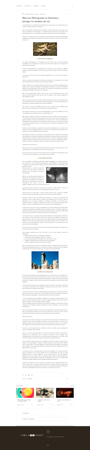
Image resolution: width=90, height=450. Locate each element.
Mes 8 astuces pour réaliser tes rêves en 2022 (24, 400)
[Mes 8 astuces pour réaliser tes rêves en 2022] (25, 393)
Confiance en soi (27, 5)
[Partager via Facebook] (23, 375)
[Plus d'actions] (67, 14)
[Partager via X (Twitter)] (26, 375)
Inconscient (43, 5)
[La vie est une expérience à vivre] (65, 393)
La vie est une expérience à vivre (64, 400)
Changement (36, 5)
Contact (48, 432)
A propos (48, 431)
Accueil (48, 430)
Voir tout (72, 385)
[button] (72, 5)
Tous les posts (19, 5)
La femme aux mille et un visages (44, 400)
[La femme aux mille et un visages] (45, 393)
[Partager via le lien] (32, 375)
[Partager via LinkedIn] (29, 375)
